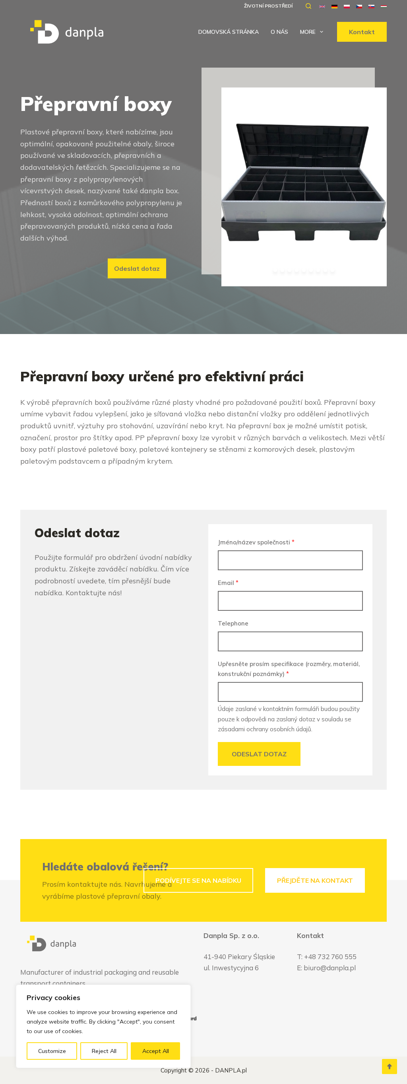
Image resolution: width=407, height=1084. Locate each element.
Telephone (233, 623)
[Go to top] (389, 1066)
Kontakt (362, 32)
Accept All (155, 1051)
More (308, 31)
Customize (52, 1051)
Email (228, 583)
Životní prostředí (268, 6)
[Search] (308, 6)
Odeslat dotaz (259, 754)
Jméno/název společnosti (256, 542)
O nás (279, 31)
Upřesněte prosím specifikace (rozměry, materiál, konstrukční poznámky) (289, 669)
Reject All (104, 1051)
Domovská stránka (228, 31)
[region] (103, 1026)
